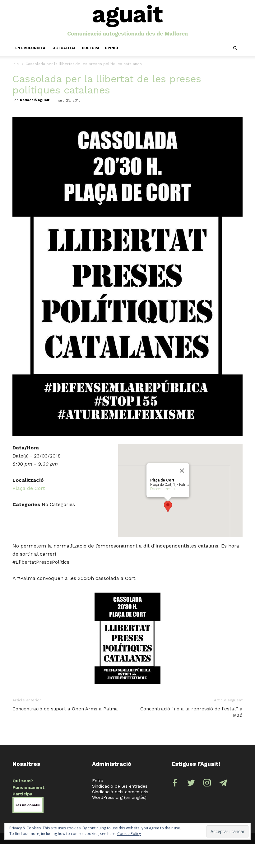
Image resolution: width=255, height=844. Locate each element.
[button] (235, 48)
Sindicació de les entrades (119, 786)
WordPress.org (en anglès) (119, 797)
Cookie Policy (129, 833)
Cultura (90, 48)
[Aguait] (127, 21)
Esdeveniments (162, 489)
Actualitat (64, 48)
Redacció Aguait (34, 100)
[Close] (181, 470)
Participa (22, 793)
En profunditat (31, 48)
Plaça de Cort (28, 488)
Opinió (111, 48)
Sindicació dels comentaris (120, 791)
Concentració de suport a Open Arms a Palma (65, 709)
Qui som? (22, 780)
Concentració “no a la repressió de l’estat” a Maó (191, 712)
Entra (97, 780)
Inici (16, 64)
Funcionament (28, 787)
